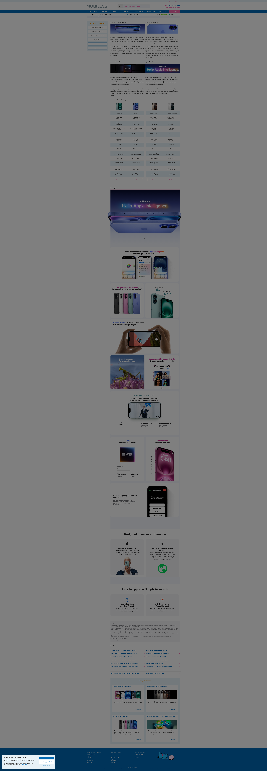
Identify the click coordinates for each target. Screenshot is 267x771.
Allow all (46, 758)
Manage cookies (46, 765)
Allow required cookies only (46, 762)
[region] (28, 762)
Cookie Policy (24, 764)
